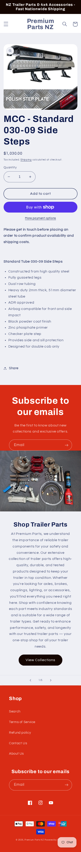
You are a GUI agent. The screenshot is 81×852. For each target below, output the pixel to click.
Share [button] (13, 368)
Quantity (10, 167)
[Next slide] (51, 680)
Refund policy (20, 732)
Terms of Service (22, 722)
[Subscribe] (66, 445)
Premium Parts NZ (34, 840)
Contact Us (18, 743)
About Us (16, 753)
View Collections (40, 660)
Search (14, 711)
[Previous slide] (30, 680)
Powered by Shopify (55, 840)
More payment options (40, 218)
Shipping (26, 159)
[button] (6, 24)
